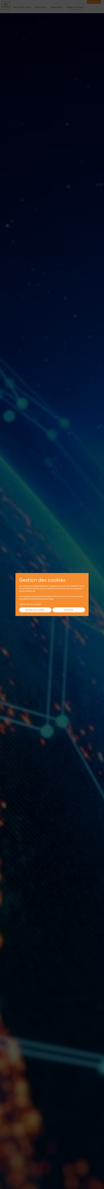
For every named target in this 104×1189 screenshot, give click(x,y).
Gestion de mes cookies (30, 604)
